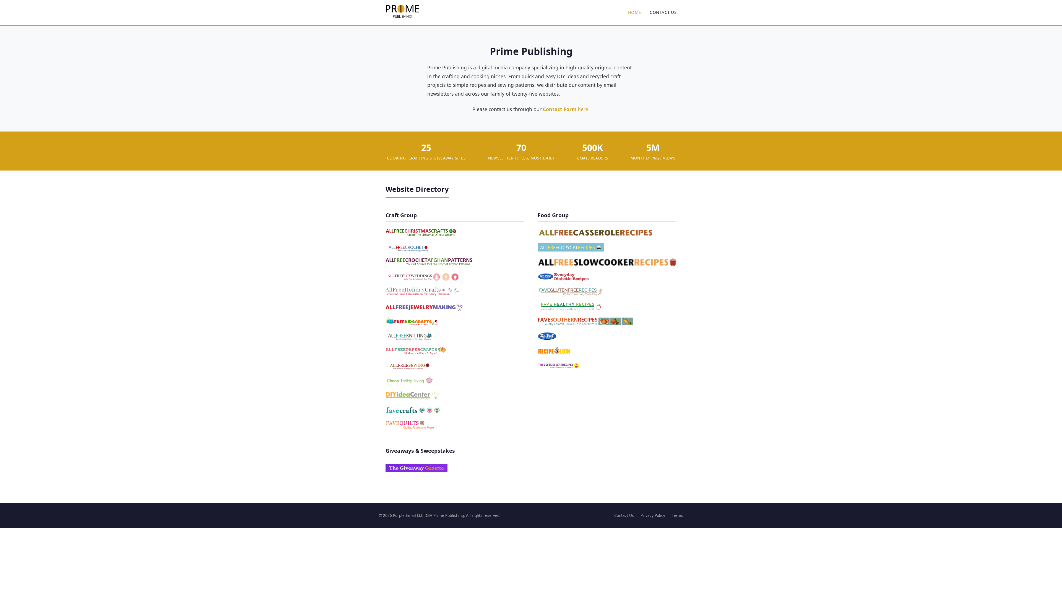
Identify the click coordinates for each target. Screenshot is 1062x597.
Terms (677, 515)
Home (634, 12)
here (565, 109)
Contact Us (663, 12)
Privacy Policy (653, 515)
